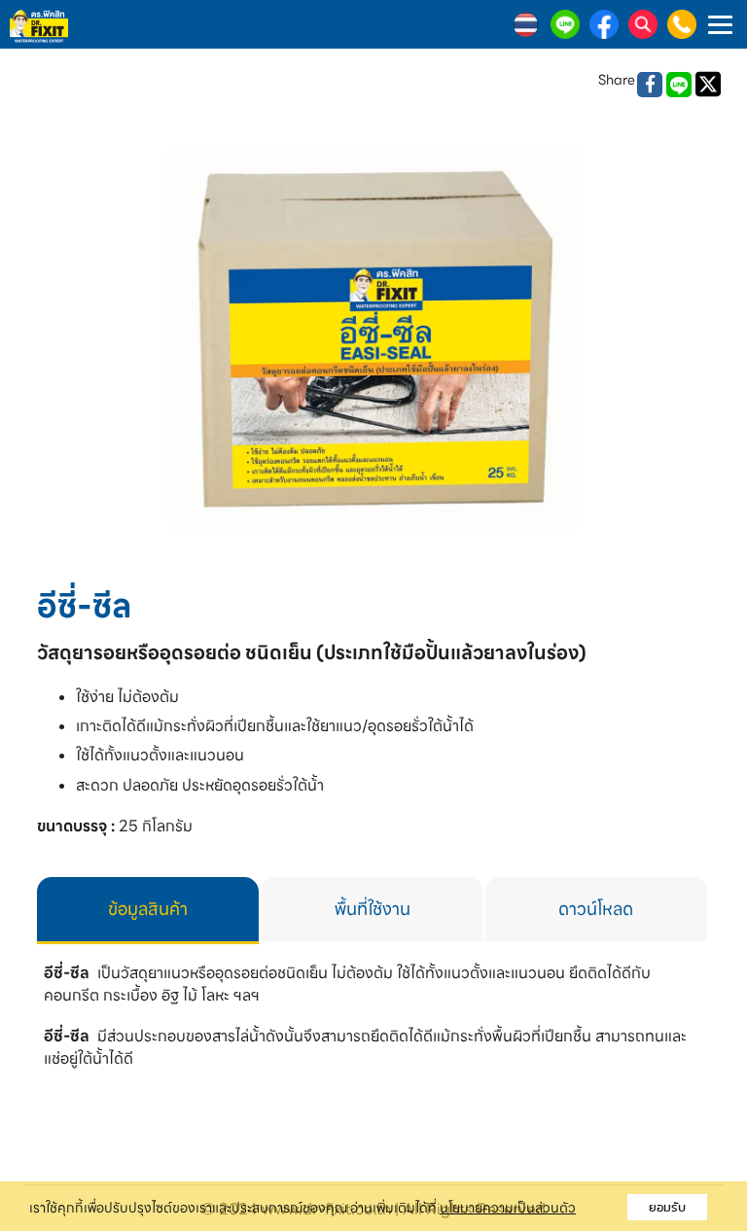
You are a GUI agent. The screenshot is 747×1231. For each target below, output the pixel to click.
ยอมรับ (667, 1207)
